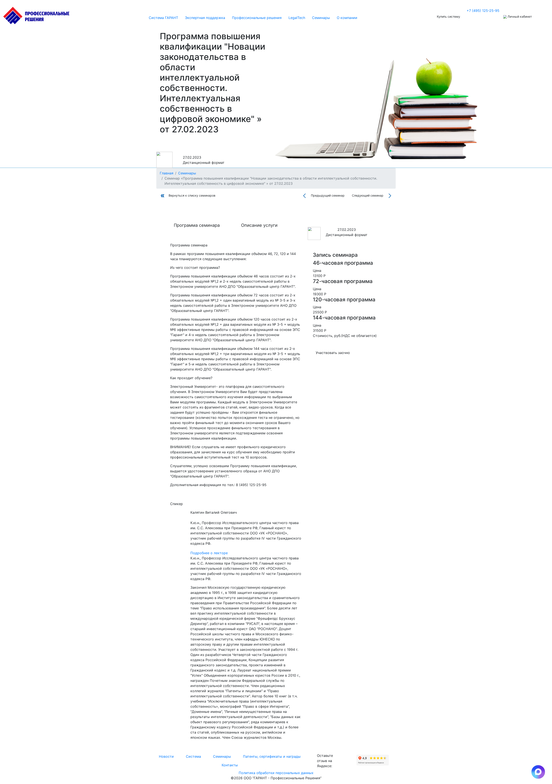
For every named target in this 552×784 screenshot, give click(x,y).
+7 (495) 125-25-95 (483, 10)
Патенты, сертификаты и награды (272, 756)
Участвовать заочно (333, 353)
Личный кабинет (519, 16)
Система (193, 756)
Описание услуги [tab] (259, 225)
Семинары (222, 756)
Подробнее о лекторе (209, 553)
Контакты (230, 765)
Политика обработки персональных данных (276, 773)
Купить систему (448, 16)
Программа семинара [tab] (197, 225)
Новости (166, 756)
